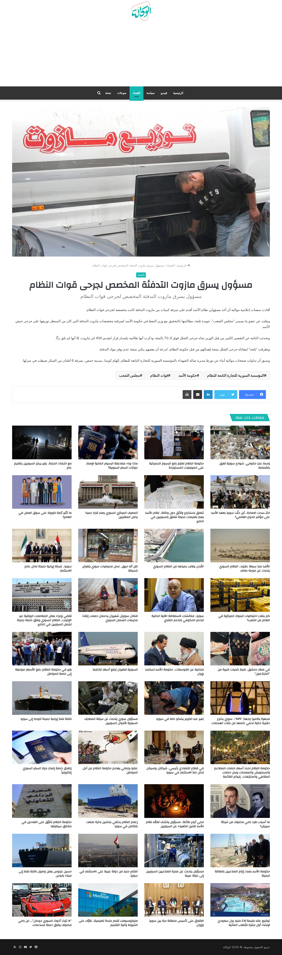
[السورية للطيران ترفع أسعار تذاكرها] (108, 648)
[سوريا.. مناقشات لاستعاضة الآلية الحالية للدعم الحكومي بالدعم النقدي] (174, 595)
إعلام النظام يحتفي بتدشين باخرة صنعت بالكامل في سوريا (112, 824)
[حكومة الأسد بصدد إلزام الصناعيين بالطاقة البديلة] (240, 850)
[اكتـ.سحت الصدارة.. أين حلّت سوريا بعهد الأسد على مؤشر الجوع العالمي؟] (240, 492)
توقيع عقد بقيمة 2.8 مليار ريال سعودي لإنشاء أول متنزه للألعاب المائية (244, 923)
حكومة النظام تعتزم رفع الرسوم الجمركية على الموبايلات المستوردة (176, 466)
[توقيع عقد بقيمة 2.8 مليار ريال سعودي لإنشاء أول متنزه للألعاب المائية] (240, 900)
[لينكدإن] (208, 394)
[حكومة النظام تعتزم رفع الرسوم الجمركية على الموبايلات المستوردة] (174, 442)
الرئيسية (178, 93)
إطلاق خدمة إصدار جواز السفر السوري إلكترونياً (47, 770)
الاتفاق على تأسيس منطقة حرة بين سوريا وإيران (176, 923)
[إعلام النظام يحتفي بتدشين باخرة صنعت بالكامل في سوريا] (108, 801)
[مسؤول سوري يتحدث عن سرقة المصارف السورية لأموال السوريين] (108, 698)
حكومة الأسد (187, 375)
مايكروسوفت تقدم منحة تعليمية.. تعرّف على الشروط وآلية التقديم (108, 923)
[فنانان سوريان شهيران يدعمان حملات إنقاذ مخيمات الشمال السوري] (108, 595)
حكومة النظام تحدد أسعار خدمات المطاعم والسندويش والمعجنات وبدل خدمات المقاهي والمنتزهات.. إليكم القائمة (242, 772)
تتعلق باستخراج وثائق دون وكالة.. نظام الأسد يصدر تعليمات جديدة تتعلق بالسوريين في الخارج (174, 517)
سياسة (151, 93)
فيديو (164, 93)
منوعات (121, 93)
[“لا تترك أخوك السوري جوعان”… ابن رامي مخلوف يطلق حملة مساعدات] (42, 900)
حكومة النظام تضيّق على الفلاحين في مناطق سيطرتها (47, 824)
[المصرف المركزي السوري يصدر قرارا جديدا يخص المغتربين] (108, 492)
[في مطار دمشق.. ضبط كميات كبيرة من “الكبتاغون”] (240, 648)
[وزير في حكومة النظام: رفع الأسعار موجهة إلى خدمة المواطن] (42, 648)
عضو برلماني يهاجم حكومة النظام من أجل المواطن (110, 770)
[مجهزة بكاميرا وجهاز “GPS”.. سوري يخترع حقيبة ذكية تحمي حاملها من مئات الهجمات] (240, 698)
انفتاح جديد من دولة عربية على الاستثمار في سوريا (109, 874)
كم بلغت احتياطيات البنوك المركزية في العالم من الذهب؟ (244, 618)
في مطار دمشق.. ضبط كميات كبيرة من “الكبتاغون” (244, 672)
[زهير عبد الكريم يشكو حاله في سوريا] (174, 698)
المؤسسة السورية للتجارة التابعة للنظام (235, 375)
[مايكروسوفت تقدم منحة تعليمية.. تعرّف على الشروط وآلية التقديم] (108, 900)
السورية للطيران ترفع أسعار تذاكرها (115, 669)
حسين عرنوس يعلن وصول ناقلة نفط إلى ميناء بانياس (45, 874)
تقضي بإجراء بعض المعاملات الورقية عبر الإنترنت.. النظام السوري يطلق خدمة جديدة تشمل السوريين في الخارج (44, 620)
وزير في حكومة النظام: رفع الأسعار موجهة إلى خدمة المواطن (43, 672)
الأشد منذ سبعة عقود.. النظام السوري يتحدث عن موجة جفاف (244, 568)
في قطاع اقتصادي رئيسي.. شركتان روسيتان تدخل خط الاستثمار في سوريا (175, 770)
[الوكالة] (141, 11)
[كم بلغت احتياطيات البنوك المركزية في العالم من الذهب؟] (240, 595)
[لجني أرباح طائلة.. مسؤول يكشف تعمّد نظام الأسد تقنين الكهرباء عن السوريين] (174, 801)
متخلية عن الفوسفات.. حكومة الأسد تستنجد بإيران (174, 672)
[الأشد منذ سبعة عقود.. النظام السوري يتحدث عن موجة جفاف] (240, 545)
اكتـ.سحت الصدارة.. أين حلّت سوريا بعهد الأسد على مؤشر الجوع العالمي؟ (240, 515)
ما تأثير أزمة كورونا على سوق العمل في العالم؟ (45, 515)
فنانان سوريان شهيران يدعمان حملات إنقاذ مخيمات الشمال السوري (110, 618)
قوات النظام (159, 375)
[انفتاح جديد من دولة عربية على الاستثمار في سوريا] (108, 850)
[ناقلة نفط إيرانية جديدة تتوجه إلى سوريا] (42, 698)
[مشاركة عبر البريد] (197, 394)
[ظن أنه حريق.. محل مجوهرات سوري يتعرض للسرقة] (108, 545)
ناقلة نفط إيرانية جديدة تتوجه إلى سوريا (46, 719)
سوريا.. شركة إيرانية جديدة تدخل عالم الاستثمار (48, 568)
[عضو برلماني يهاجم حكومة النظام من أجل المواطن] (108, 747)
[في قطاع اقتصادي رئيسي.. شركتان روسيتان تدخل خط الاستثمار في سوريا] (174, 747)
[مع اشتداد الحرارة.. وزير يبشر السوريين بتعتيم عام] (42, 442)
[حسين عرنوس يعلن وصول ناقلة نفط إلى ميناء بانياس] (42, 850)
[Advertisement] (141, 55)
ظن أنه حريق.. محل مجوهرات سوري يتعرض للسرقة (110, 568)
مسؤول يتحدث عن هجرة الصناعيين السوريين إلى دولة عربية (175, 874)
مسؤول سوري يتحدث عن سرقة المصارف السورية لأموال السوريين (111, 721)
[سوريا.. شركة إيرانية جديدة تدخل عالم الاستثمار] (42, 545)
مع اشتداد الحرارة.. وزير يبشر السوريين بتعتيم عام (43, 466)
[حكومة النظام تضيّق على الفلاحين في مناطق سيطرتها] (42, 801)
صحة (108, 93)
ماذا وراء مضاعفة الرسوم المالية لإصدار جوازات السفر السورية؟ (112, 466)
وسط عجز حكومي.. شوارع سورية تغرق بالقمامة (244, 466)
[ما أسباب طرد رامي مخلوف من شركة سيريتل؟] (240, 801)
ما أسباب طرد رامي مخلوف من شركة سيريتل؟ (245, 824)
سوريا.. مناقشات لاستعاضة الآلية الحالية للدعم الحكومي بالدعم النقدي (178, 618)
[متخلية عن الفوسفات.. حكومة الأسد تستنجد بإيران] (174, 648)
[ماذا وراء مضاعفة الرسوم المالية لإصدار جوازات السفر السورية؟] (108, 442)
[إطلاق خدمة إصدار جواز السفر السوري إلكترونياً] (42, 747)
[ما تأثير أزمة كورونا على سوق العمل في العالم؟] (42, 492)
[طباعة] (187, 394)
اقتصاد (136, 93)
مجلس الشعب (129, 375)
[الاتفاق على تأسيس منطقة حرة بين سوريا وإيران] (174, 900)
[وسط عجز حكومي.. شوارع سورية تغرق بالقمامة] (240, 442)
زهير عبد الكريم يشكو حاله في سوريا (180, 719)
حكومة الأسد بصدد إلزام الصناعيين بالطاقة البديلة (242, 874)
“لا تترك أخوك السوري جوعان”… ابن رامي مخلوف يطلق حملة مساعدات (45, 923)
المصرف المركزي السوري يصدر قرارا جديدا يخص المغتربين (111, 515)
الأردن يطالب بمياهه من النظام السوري (178, 566)
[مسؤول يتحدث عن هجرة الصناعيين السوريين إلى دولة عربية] (174, 850)
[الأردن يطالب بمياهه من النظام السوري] (174, 545)
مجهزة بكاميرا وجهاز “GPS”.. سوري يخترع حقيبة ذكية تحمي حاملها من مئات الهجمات (241, 721)
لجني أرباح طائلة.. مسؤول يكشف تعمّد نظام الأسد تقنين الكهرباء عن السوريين (175, 824)
